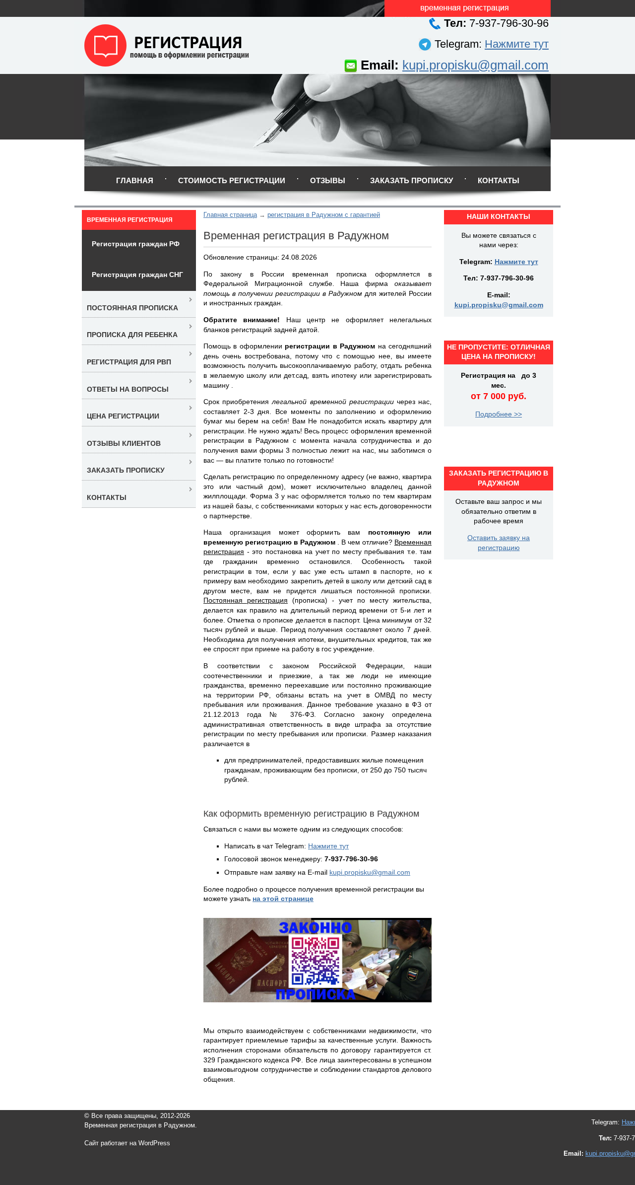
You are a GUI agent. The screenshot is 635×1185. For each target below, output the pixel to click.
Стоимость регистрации (231, 180)
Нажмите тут (517, 44)
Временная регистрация (130, 219)
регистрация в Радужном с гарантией (323, 214)
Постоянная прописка (132, 308)
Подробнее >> (498, 414)
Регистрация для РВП (129, 362)
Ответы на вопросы (128, 389)
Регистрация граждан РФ (136, 244)
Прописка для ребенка (132, 335)
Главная (134, 180)
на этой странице (283, 899)
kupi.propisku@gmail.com (475, 65)
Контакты (498, 180)
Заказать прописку (411, 180)
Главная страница (230, 214)
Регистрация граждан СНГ (137, 275)
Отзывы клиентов (124, 443)
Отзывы (327, 180)
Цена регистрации (123, 416)
